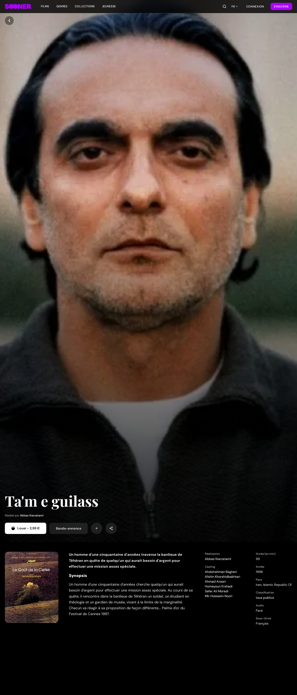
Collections (85, 6)
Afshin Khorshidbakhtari (222, 577)
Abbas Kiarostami (32, 515)
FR (233, 6)
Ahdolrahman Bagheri (221, 572)
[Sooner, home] (18, 6)
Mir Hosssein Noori (218, 596)
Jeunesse (109, 6)
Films (45, 6)
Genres (61, 6)
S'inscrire (281, 6)
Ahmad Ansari (215, 581)
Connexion (255, 6)
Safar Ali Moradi (216, 591)
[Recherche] (224, 6)
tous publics (265, 598)
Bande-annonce (68, 528)
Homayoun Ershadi (219, 586)
